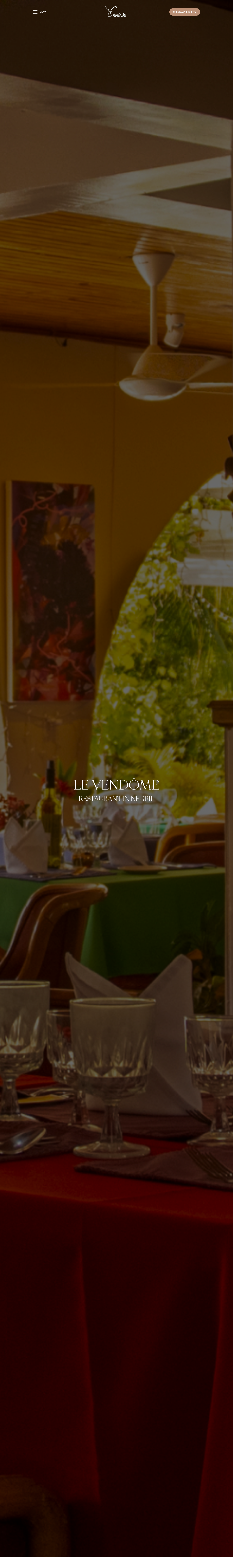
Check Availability (184, 12)
